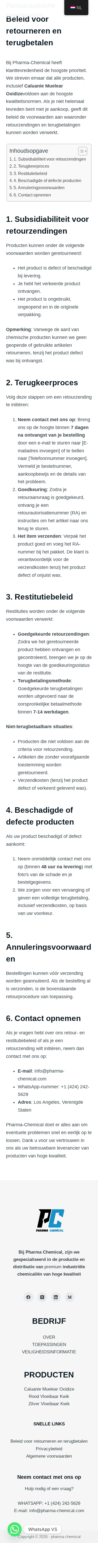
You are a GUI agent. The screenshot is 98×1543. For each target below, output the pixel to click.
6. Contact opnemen (32, 195)
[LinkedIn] (56, 1297)
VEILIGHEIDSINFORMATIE (49, 1351)
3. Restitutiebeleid (30, 173)
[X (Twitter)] (42, 1297)
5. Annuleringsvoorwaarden (39, 187)
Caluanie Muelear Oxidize (49, 1389)
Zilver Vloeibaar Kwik (49, 1403)
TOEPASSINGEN (49, 1344)
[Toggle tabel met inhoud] (80, 151)
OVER (49, 1337)
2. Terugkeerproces (31, 166)
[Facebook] (28, 1297)
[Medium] (70, 1297)
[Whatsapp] (15, 1529)
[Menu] (90, 10)
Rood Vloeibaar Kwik (49, 1396)
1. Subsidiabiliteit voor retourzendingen (50, 159)
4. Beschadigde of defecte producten (47, 180)
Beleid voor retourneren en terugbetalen (49, 1441)
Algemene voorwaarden (49, 1456)
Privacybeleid (49, 1448)
